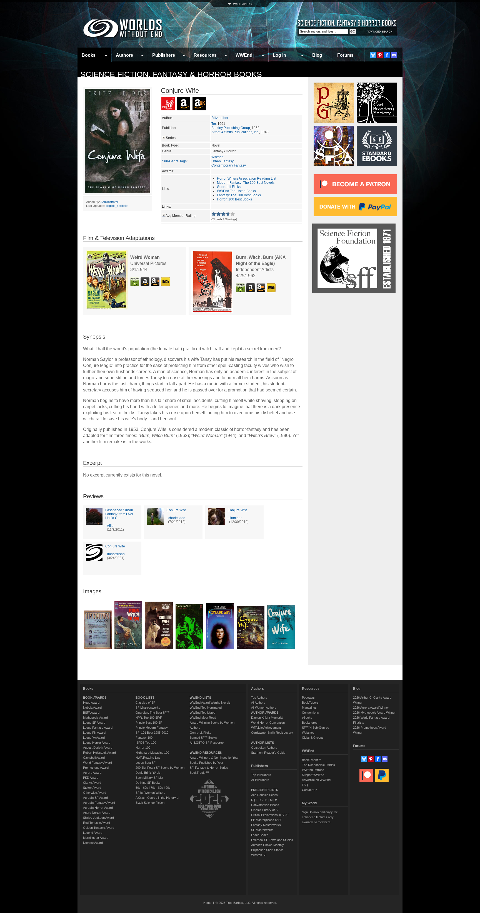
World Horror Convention (268, 722)
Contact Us (309, 790)
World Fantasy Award (97, 762)
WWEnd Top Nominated (206, 707)
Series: (171, 138)
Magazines (309, 707)
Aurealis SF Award (95, 797)
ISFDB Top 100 (146, 742)
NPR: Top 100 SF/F (149, 717)
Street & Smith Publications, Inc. (235, 132)
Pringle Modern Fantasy (152, 727)
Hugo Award (91, 702)
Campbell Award (94, 757)
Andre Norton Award (96, 812)
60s (145, 787)
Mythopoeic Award (95, 717)
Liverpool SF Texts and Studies (272, 840)
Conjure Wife (176, 510)
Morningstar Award (95, 837)
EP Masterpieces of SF (266, 820)
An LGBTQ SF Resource (207, 742)
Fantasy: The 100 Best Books (239, 195)
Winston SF (259, 855)
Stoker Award (92, 787)
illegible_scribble (117, 205)
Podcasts (308, 697)
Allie (110, 526)
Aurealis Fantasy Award (99, 802)
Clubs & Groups (313, 737)
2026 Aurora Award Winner (371, 707)
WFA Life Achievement (266, 727)
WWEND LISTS (200, 697)
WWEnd (244, 55)
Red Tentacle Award (96, 822)
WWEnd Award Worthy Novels (210, 702)
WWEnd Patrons (313, 769)
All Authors (258, 702)
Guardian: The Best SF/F (152, 712)
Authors (124, 55)
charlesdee (176, 518)
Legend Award (92, 832)
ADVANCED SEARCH (379, 31)
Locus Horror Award (96, 742)
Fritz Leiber (219, 118)
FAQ (305, 785)
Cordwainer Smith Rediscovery (272, 732)
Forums (345, 55)
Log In (279, 55)
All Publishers (260, 779)
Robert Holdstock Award (99, 752)
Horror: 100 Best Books (234, 199)
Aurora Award (92, 772)
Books (89, 55)
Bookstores (310, 722)
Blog (317, 55)
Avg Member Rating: (181, 216)
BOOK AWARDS (94, 697)
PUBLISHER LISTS (264, 790)
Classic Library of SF (265, 810)
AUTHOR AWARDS (264, 712)
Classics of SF (145, 702)
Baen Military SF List (149, 777)
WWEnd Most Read (203, 717)
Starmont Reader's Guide (268, 752)
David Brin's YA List (148, 772)
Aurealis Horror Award (98, 807)
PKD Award (90, 777)
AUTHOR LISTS (262, 742)
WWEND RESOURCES (206, 752)
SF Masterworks (262, 830)
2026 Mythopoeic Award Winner (374, 712)
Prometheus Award (96, 767)
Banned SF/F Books (203, 737)
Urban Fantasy (222, 161)
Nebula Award (92, 707)
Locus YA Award (94, 737)
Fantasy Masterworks (266, 825)
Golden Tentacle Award (98, 827)
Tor (213, 124)
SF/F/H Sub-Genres (315, 727)
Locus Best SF (146, 762)
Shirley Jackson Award (98, 817)
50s (138, 787)
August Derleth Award (97, 747)
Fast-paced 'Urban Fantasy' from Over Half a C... (119, 514)
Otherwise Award (94, 792)
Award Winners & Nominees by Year (214, 757)
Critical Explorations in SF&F (270, 815)
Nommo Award (93, 842)
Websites (308, 732)
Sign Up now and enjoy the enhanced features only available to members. (320, 817)
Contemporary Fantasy (228, 165)
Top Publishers (261, 774)
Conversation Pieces (265, 805)
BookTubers (310, 702)
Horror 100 (143, 747)
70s (153, 787)
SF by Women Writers (150, 792)
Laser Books (259, 835)
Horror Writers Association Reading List (246, 178)
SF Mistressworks (148, 707)
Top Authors (259, 697)
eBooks (307, 717)
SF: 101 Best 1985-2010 (152, 732)
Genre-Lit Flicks (229, 187)
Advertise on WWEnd (316, 779)
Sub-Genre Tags (174, 161)
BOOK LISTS (145, 697)
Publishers (163, 55)
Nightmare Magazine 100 (152, 752)
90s (168, 787)
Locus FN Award (94, 732)
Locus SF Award (94, 722)
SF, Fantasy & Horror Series (209, 767)
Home (207, 902)
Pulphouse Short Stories (267, 850)
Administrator (109, 202)
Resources (205, 55)
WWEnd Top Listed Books (236, 191)
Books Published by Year (206, 762)
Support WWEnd (313, 774)
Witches (217, 157)
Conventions (310, 712)
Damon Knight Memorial (267, 717)
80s (160, 787)
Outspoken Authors (264, 747)
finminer (235, 518)
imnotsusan (116, 554)
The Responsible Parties (318, 764)
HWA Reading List (148, 757)
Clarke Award (92, 782)
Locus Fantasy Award (97, 727)
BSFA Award (91, 712)
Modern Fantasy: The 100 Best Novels (245, 183)
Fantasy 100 (144, 737)
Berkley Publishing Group (230, 128)
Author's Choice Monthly (267, 845)
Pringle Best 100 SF (149, 722)
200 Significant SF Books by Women (160, 767)
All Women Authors (263, 707)
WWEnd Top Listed (202, 712)
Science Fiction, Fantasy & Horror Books (171, 74)
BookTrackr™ (199, 772)
